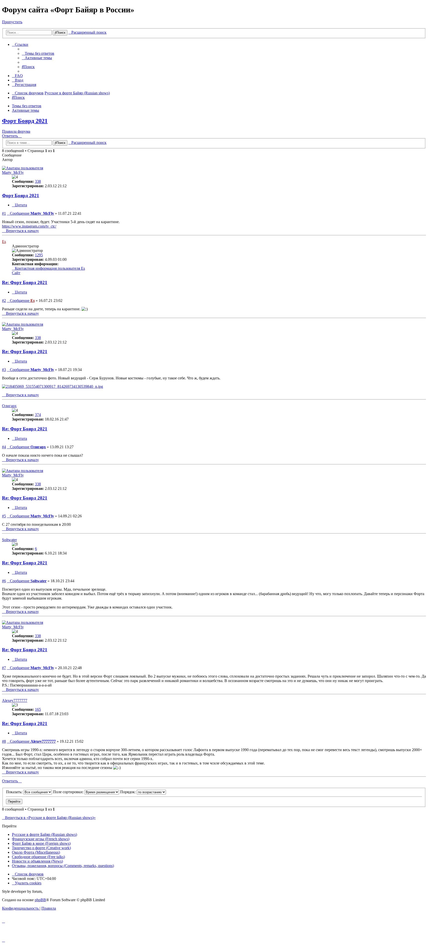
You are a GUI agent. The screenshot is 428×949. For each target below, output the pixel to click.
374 (38, 415)
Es (4, 241)
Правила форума (16, 131)
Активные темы (25, 110)
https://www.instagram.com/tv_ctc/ (29, 226)
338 (38, 181)
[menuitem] (38, 53)
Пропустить (12, 22)
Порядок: (128, 792)
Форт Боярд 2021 (25, 121)
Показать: (14, 792)
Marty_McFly (13, 172)
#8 (4, 741)
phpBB (40, 900)
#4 (4, 447)
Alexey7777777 (14, 700)
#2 (4, 300)
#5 (4, 516)
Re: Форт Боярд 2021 (24, 282)
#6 (4, 581)
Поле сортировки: (68, 792)
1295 (39, 255)
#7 (4, 668)
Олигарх (9, 406)
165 (38, 709)
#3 (4, 370)
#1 (4, 213)
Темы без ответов (26, 106)
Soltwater (9, 540)
